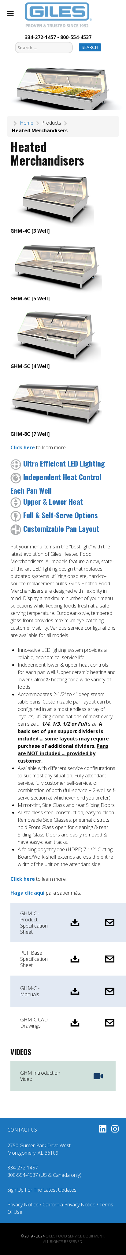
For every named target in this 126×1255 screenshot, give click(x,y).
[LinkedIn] (102, 1129)
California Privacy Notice (69, 1204)
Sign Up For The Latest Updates (41, 1189)
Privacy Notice (23, 1204)
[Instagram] (115, 1129)
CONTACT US (22, 1129)
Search (90, 47)
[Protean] (58, 15)
